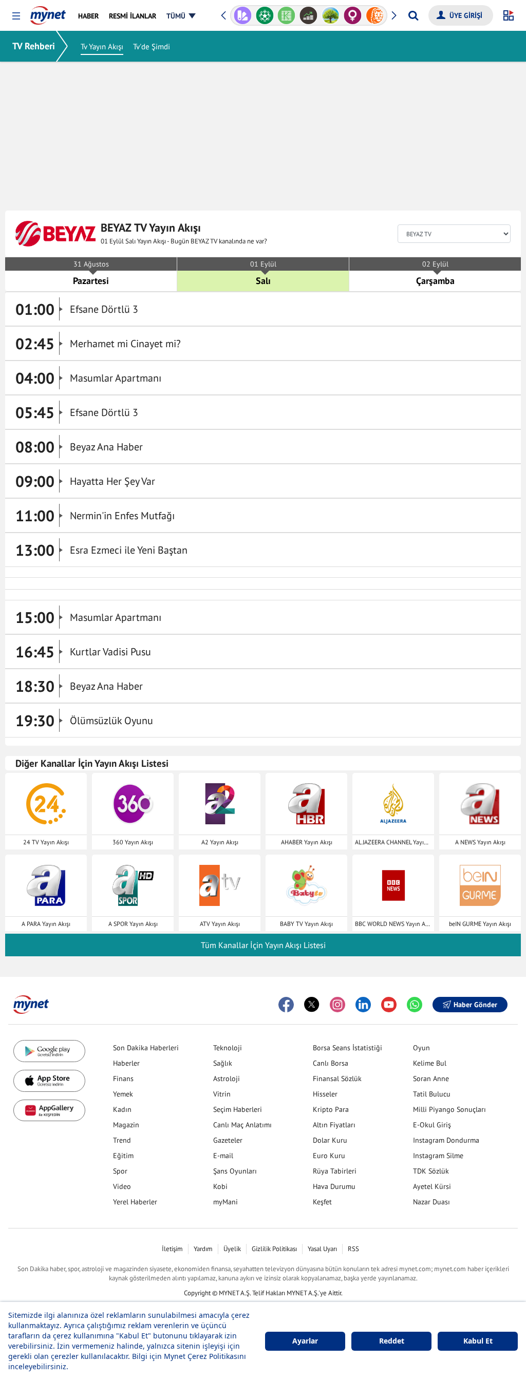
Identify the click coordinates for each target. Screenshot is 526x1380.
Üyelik (232, 1248)
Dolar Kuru (330, 1140)
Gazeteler (227, 1140)
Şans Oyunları (235, 1171)
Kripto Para (331, 1109)
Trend (122, 1140)
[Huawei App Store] (49, 1111)
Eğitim (123, 1155)
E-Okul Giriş (432, 1124)
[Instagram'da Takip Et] (337, 1004)
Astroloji (226, 1078)
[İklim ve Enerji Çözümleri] (331, 15)
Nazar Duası (431, 1201)
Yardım (203, 1248)
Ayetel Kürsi (432, 1186)
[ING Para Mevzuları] (375, 15)
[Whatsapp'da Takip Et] (414, 1004)
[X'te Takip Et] (312, 1004)
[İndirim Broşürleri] (243, 15)
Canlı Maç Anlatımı (242, 1124)
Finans (123, 1078)
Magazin (126, 1124)
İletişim (172, 1248)
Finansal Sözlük (337, 1078)
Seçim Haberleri (237, 1109)
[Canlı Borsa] (308, 15)
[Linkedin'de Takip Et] (363, 1004)
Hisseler (325, 1094)
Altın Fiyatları (334, 1124)
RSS (353, 1248)
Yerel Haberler (135, 1201)
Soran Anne (431, 1078)
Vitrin (222, 1094)
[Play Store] (49, 1051)
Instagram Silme (438, 1155)
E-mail (223, 1155)
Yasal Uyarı (322, 1248)
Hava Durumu (334, 1186)
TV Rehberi (33, 46)
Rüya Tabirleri (334, 1171)
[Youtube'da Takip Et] (389, 1004)
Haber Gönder (475, 1004)
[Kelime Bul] (286, 15)
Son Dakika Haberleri (146, 1047)
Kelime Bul (429, 1063)
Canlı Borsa (330, 1063)
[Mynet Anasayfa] (48, 12)
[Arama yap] (413, 15)
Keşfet (322, 1201)
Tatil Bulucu (431, 1094)
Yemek (123, 1094)
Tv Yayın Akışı (102, 46)
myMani (225, 1201)
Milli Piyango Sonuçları (449, 1109)
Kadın (122, 1109)
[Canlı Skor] (265, 15)
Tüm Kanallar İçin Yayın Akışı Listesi (263, 945)
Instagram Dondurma (446, 1140)
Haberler (126, 1063)
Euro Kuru (329, 1155)
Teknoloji (227, 1047)
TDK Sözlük (431, 1171)
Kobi (220, 1186)
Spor (120, 1171)
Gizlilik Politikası (274, 1248)
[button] (16, 16)
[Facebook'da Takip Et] (286, 1004)
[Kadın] (353, 15)
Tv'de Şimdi (151, 46)
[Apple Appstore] (49, 1081)
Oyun (421, 1047)
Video (122, 1186)
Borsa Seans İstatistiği (347, 1047)
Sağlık (222, 1063)
